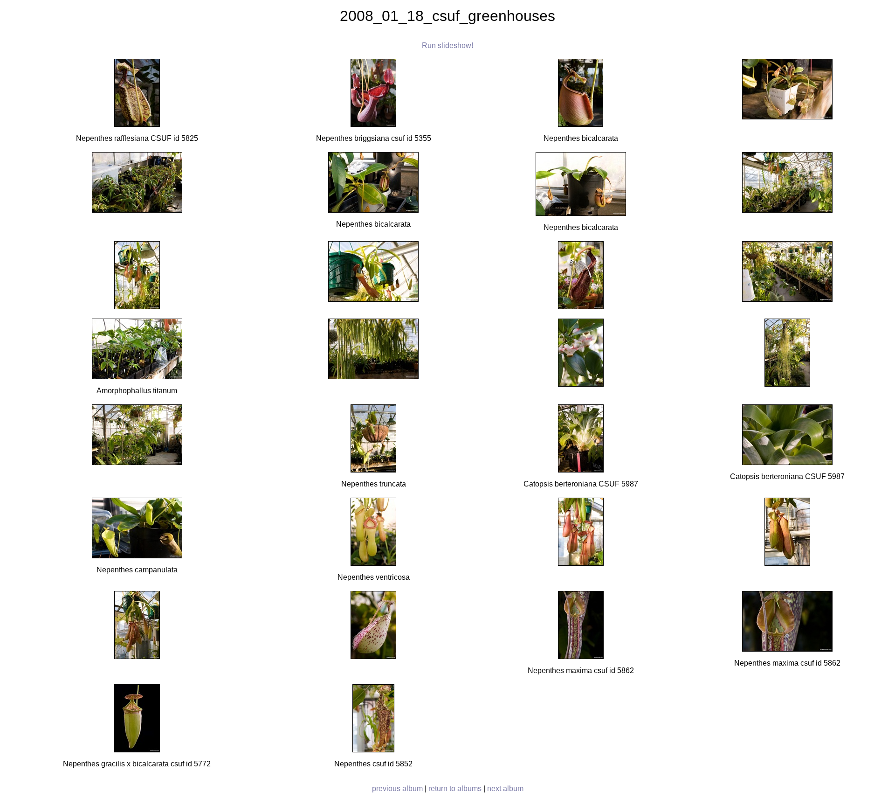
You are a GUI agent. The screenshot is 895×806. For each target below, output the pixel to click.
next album (505, 788)
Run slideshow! (447, 45)
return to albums (455, 788)
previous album (397, 788)
